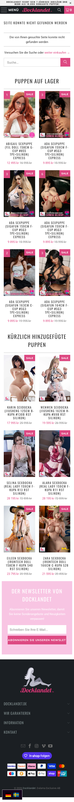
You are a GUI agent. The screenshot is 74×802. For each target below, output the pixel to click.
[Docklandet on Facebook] (30, 746)
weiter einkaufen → (57, 52)
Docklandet (29, 788)
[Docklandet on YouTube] (50, 746)
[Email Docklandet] (23, 746)
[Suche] (59, 10)
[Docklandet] (37, 10)
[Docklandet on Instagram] (37, 746)
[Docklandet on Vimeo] (44, 746)
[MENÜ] (2, 10)
